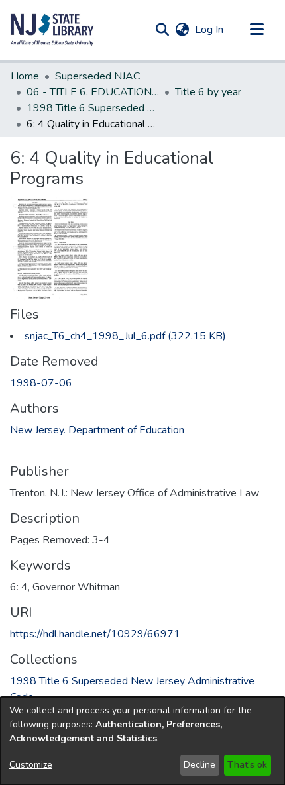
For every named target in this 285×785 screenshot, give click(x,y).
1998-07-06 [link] (41, 383)
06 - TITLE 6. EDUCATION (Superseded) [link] (93, 92)
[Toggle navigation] (256, 29)
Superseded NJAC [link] (97, 76)
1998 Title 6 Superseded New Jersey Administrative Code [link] (93, 108)
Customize (30, 765)
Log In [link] (210, 30)
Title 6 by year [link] (208, 92)
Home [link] (25, 76)
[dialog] (142, 741)
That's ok (247, 765)
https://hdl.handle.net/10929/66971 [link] (95, 634)
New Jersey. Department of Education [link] (97, 430)
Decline (199, 765)
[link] (125, 336)
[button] (52, 29)
